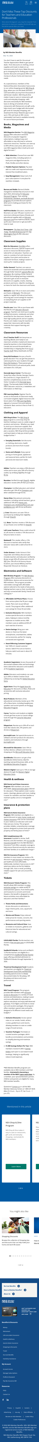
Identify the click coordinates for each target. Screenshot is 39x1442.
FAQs (4, 1390)
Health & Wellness (9, 1339)
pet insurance (18, 860)
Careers (27, 1408)
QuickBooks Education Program (15, 764)
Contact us (16, 1087)
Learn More (19, 1166)
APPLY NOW (26, 1314)
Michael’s (16, 293)
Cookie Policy (29, 1416)
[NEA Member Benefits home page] (9, 1301)
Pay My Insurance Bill (10, 1381)
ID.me (6, 475)
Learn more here (26, 1074)
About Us (7, 1294)
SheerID (26, 480)
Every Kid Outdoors (11, 363)
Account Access (8, 1369)
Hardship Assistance (9, 1359)
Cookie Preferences (19, 1419)
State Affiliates (28, 1412)
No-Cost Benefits (10, 1286)
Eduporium (15, 730)
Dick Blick (22, 246)
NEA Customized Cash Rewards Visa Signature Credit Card (29, 1310)
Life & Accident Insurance (11, 1335)
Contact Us (6, 1394)
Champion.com (27, 490)
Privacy (9, 1408)
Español (18, 1408)
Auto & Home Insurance (10, 1343)
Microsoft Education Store (24, 752)
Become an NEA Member (13, 1416)
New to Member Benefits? (13, 1290)
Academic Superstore (16, 669)
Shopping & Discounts (10, 1347)
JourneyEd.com (9, 742)
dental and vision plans (20, 789)
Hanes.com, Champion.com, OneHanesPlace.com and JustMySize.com (18, 505)
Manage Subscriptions (10, 1373)
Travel (5, 1351)
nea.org (17, 1412)
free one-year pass (17, 943)
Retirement (6, 1331)
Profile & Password (9, 1377)
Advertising (7, 1412)
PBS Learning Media (24, 401)
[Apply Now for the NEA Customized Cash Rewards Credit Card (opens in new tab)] (10, 1311)
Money (5, 1327)
